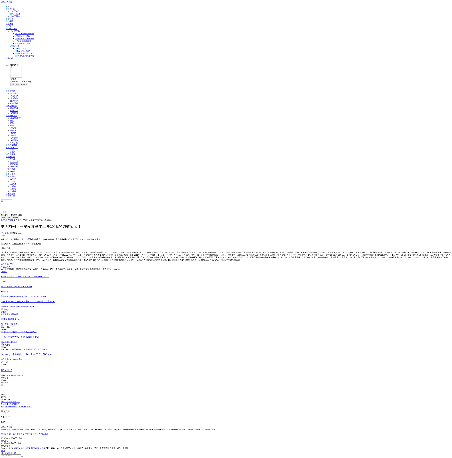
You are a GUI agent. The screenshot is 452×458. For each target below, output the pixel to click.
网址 (3, 453)
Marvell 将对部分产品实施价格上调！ (16, 407)
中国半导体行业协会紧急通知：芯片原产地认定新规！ (28, 301)
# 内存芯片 (12, 342)
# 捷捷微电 (12, 324)
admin (19, 233)
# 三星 (11, 264)
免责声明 (20, 434)
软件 (10, 453)
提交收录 (28, 434)
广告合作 (36, 434)
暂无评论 (6, 370)
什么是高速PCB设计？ (10, 402)
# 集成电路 (31, 307)
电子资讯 (9, 220)
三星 (27, 239)
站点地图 (44, 434)
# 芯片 (20, 359)
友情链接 (4, 434)
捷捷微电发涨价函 (10, 319)
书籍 (14, 453)
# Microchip (13, 359)
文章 (6, 453)
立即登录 (4, 378)
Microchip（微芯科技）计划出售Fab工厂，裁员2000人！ (28, 354)
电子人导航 (19, 448)
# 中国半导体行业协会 (17, 307)
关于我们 (12, 434)
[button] (3, 451)
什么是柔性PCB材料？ (10, 404)
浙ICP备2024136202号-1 (35, 448)
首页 (3, 220)
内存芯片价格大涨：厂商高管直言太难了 (21, 337)
